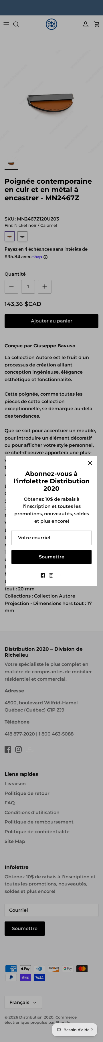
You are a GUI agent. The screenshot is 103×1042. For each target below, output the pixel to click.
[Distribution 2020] (60, 575)
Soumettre (51, 557)
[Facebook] (43, 575)
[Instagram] (51, 575)
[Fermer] (90, 463)
